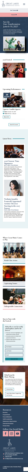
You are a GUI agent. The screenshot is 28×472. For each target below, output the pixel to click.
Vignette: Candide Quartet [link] (11, 109)
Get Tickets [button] (13, 10)
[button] (24, 4)
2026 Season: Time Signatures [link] (11, 162)
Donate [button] (13, 14)
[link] (11, 4)
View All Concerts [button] (14, 124)
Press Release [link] (14, 165)
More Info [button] (6, 117)
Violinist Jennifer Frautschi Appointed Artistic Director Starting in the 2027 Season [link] (12, 203)
